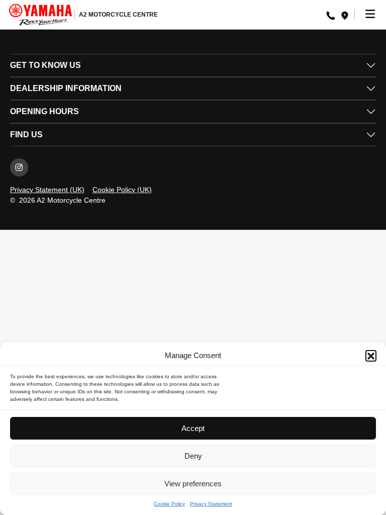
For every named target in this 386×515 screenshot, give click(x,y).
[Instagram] (19, 167)
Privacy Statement (211, 503)
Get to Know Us (45, 65)
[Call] (331, 15)
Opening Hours (44, 111)
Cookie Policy (169, 503)
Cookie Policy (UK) (122, 190)
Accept (193, 428)
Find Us (26, 134)
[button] (371, 356)
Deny (193, 456)
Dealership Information (66, 88)
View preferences (193, 483)
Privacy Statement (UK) (47, 190)
